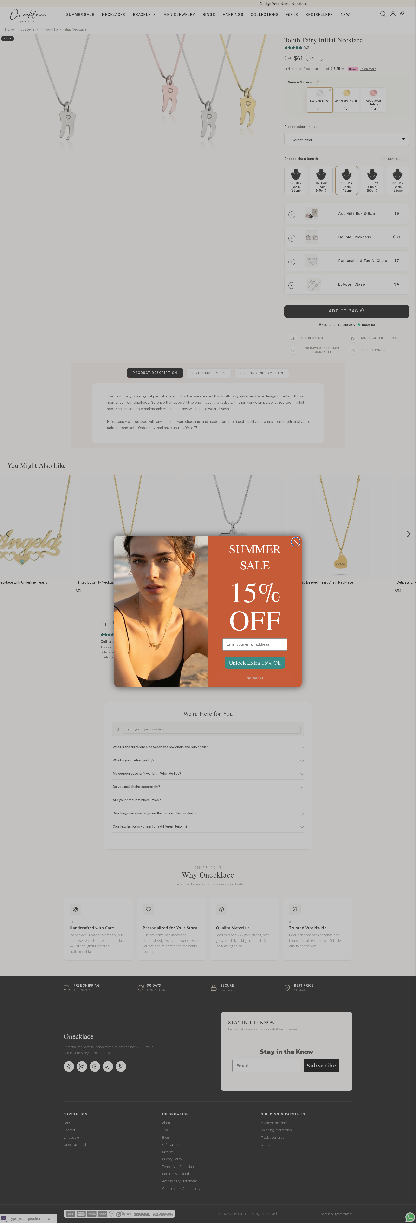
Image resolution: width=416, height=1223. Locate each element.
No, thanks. (255, 677)
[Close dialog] (296, 542)
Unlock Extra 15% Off (255, 662)
